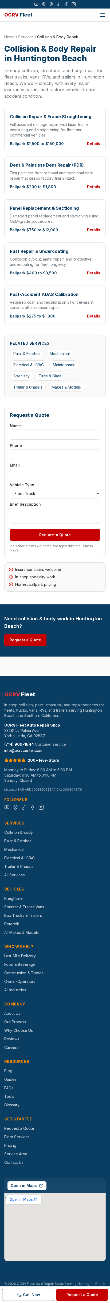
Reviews (11, 1039)
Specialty (21, 376)
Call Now (31, 1294)
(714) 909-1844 (19, 744)
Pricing (10, 1145)
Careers (11, 1047)
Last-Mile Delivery (20, 956)
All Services (14, 875)
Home (9, 37)
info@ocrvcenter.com (23, 750)
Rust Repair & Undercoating (39, 251)
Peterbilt (11, 924)
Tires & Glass (50, 376)
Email (15, 465)
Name (15, 425)
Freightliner (14, 898)
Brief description (25, 504)
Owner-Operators (19, 981)
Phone (16, 445)
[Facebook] (66, 4)
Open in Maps (24, 1185)
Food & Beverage (20, 964)
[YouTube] (36, 4)
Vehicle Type (22, 485)
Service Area (15, 1154)
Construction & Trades (24, 973)
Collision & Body (18, 832)
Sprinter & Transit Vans (24, 907)
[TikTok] (59, 4)
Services (26, 37)
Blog (8, 1071)
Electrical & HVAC (28, 364)
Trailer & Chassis (27, 387)
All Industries (15, 990)
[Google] (44, 4)
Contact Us (13, 1162)
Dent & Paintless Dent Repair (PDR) (47, 165)
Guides (10, 1079)
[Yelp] (51, 4)
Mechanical (60, 353)
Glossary (11, 1105)
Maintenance (64, 364)
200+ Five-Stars (43, 760)
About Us (12, 1013)
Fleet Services (17, 1137)
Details (93, 143)
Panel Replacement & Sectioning (44, 208)
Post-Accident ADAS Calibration (44, 294)
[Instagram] (74, 4)
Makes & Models (66, 387)
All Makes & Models (21, 932)
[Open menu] (102, 15)
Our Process (15, 1022)
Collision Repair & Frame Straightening (50, 116)
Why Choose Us (18, 1030)
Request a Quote (55, 535)
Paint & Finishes (27, 353)
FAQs (8, 1088)
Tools (9, 1096)
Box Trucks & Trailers (23, 915)
